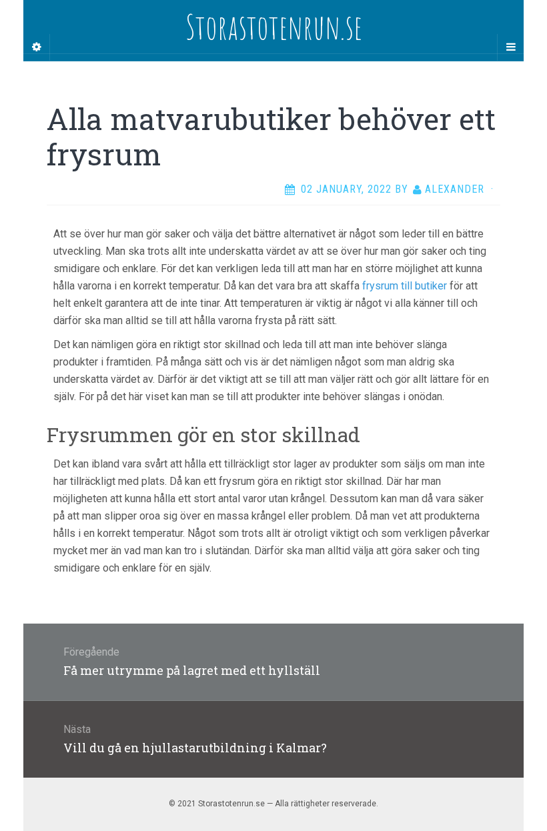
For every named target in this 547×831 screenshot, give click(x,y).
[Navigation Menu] (510, 47)
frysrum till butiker (404, 285)
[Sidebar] (36, 47)
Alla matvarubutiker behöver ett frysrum (271, 136)
